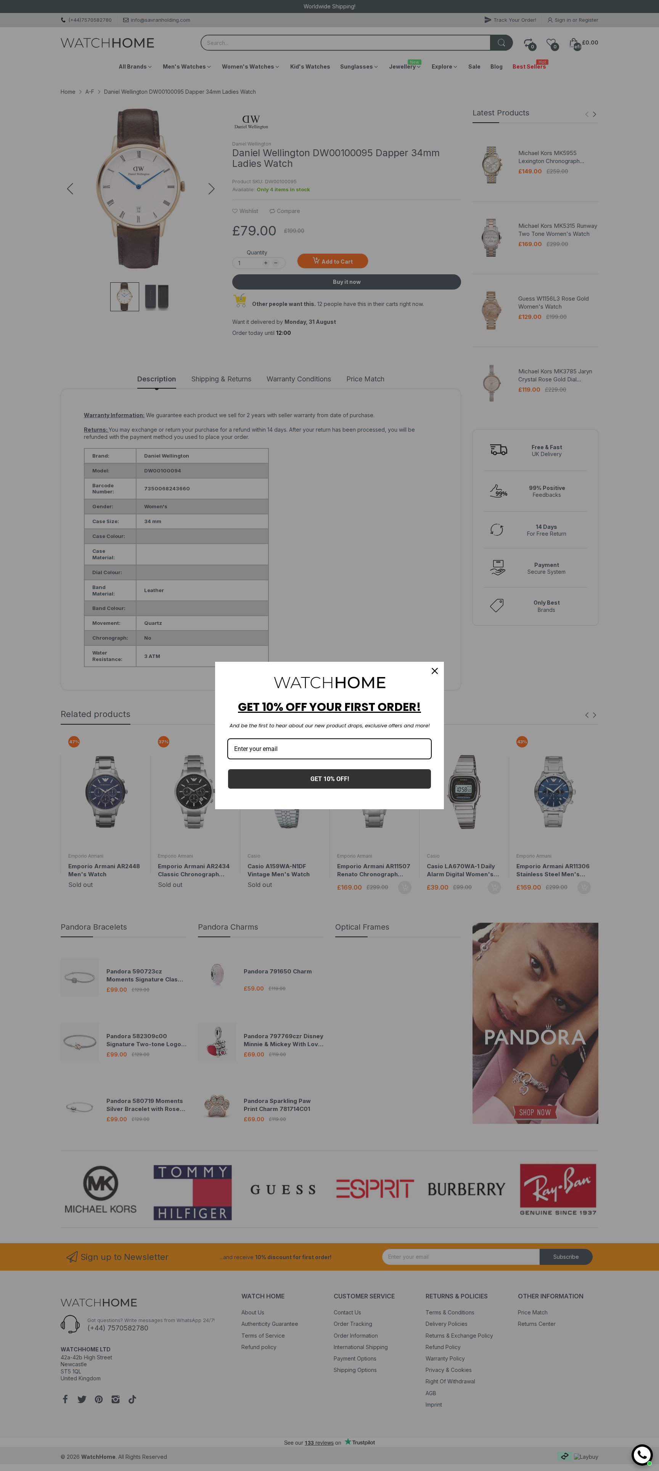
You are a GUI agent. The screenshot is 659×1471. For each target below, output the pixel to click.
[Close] (435, 671)
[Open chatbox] (642, 1455)
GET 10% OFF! (329, 779)
